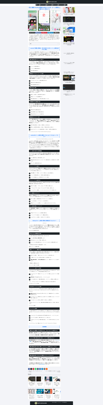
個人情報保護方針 (64, 402)
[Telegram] (42, 369)
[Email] (44, 369)
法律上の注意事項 (54, 402)
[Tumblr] (38, 369)
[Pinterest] (33, 369)
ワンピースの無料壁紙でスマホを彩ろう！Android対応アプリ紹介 (52, 371)
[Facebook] (29, 369)
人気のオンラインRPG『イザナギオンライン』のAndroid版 (35, 371)
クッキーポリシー (59, 402)
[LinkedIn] (40, 369)
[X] (31, 369)
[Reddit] (47, 369)
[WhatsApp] (36, 369)
